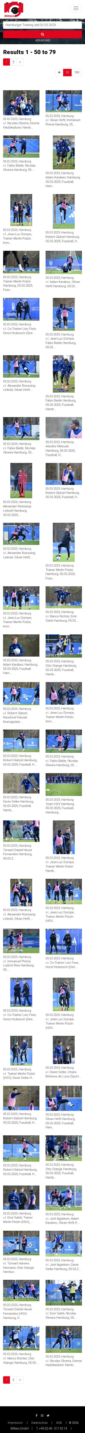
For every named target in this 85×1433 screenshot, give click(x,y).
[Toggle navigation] (76, 8)
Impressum (15, 1422)
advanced (42, 40)
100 (76, 72)
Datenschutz (39, 1422)
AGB (59, 1422)
